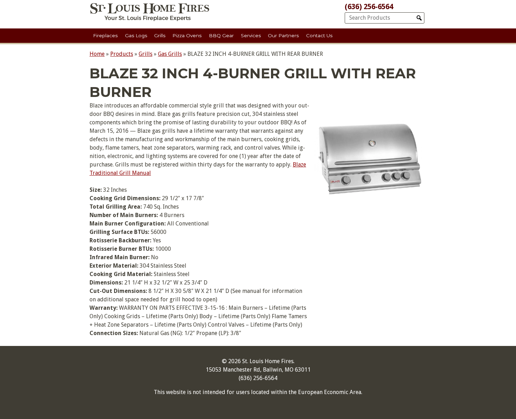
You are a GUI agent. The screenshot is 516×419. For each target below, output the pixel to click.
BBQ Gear (221, 35)
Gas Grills (170, 54)
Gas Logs (136, 35)
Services (251, 35)
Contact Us (319, 35)
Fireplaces (105, 35)
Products (121, 54)
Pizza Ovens (186, 35)
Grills (159, 35)
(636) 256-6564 (369, 6)
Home (97, 54)
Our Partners (283, 35)
